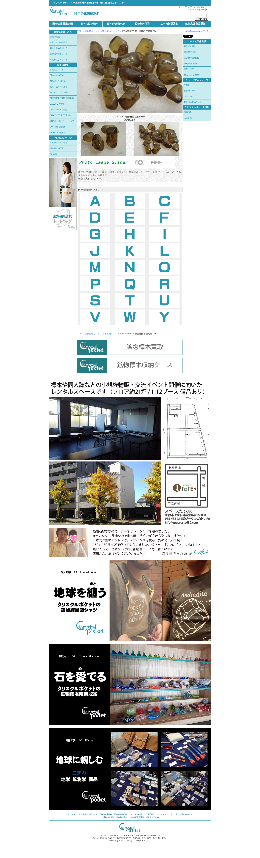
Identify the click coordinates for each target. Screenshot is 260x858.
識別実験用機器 (191, 63)
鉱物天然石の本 (152, 817)
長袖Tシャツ (189, 91)
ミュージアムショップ (60, 142)
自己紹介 (54, 154)
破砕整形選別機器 (192, 58)
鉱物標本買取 (142, 23)
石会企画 (188, 118)
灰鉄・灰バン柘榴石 (59, 87)
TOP (79, 31)
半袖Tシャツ (189, 85)
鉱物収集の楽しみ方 (89, 814)
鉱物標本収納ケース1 (193, 102)
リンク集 (173, 814)
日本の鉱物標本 (89, 23)
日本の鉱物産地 (116, 23)
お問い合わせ (201, 7)
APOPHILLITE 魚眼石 (59, 92)
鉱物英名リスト (57, 69)
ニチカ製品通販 (169, 23)
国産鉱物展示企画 (62, 23)
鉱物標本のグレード (59, 54)
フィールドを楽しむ (137, 814)
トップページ (73, 814)
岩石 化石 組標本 (191, 75)
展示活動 (188, 112)
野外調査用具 (190, 46)
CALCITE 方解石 (57, 104)
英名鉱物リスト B (111, 31)
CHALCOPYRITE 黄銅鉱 (61, 115)
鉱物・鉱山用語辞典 (59, 42)
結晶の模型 (189, 69)
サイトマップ (185, 7)
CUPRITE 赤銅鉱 (57, 127)
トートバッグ (190, 96)
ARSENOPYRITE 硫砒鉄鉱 (62, 98)
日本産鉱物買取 (57, 148)
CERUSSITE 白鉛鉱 (59, 109)
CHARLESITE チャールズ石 (62, 121)
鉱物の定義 (55, 37)
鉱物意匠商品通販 (195, 23)
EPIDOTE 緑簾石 (57, 132)
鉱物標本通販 (121, 817)
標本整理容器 (190, 52)
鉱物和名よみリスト (59, 59)
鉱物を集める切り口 (59, 48)
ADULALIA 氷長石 (58, 81)
